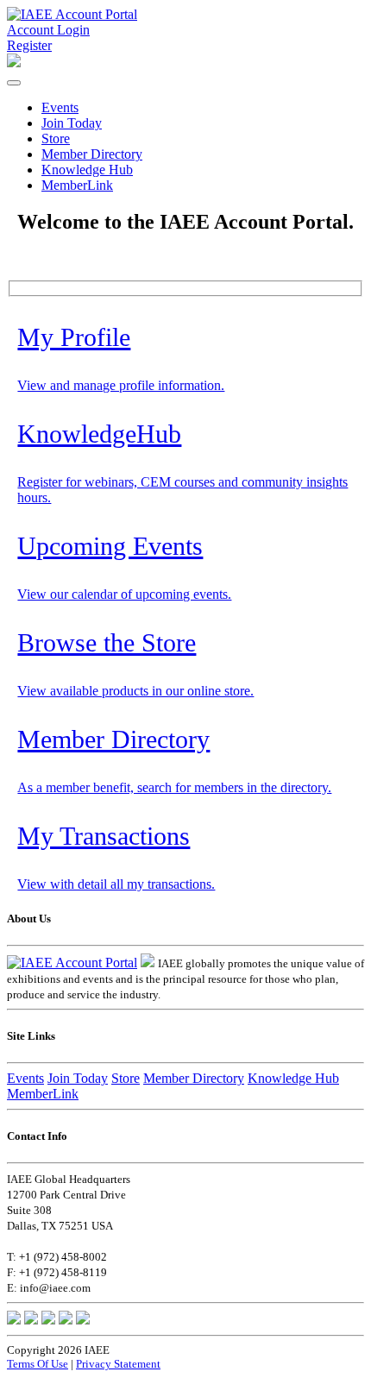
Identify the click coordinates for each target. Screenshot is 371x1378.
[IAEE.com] (147, 962)
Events (60, 107)
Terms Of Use (37, 1363)
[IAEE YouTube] (83, 1319)
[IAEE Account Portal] (72, 14)
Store (55, 138)
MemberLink (77, 185)
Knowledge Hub (87, 169)
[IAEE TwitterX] (31, 1319)
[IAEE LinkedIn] (48, 1319)
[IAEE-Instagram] (65, 1319)
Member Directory (91, 154)
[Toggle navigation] (14, 82)
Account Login (48, 29)
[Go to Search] (14, 62)
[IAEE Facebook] (14, 1319)
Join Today (71, 123)
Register (29, 45)
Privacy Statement (118, 1363)
